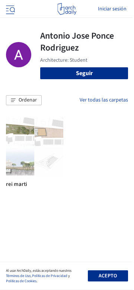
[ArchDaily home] (66, 9)
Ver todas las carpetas (104, 100)
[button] (24, 100)
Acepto (108, 276)
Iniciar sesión (112, 9)
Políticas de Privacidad (49, 275)
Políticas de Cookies (21, 281)
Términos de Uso (18, 275)
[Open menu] (9, 9)
